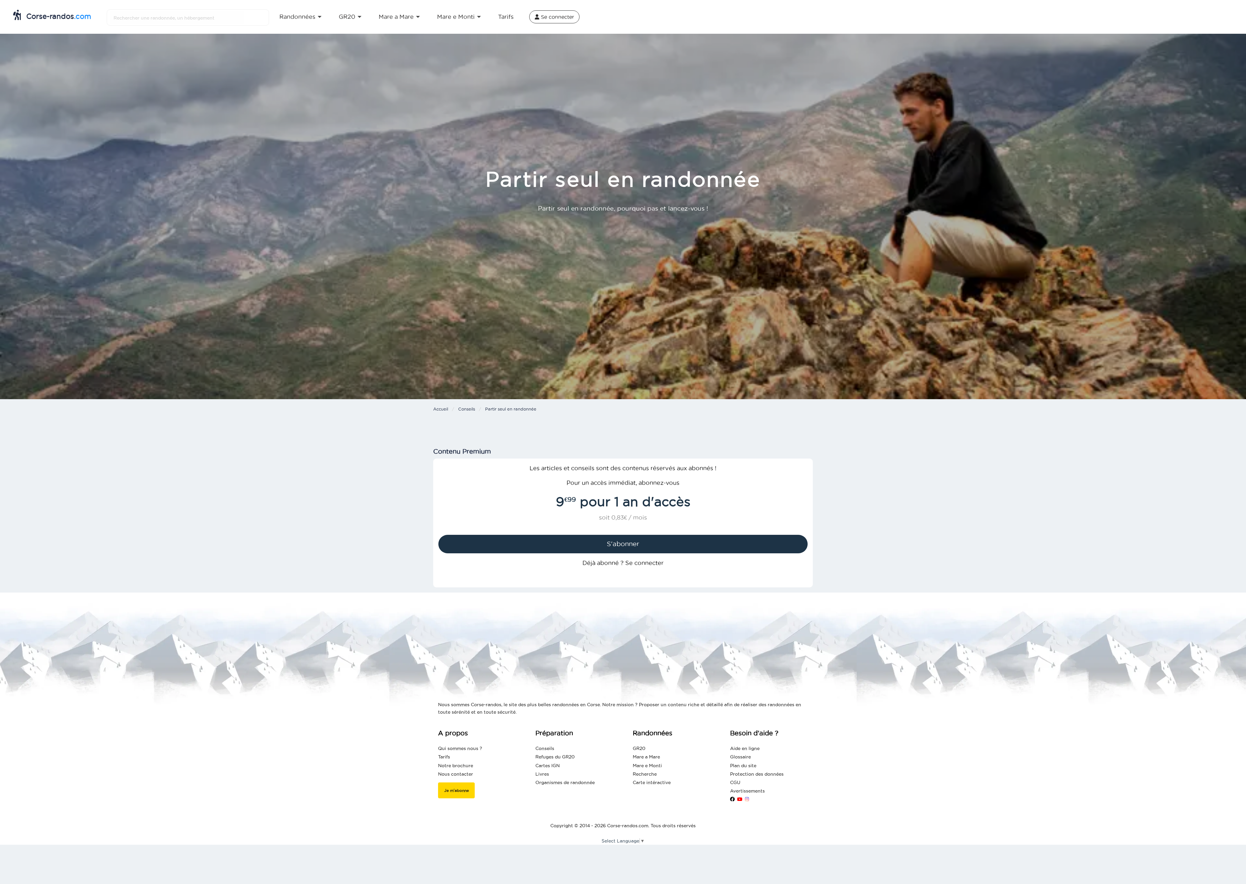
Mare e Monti (647, 765)
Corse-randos (57, 16)
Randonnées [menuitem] (297, 17)
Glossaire (740, 756)
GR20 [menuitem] (347, 17)
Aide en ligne (745, 748)
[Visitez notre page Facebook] (732, 799)
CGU (735, 782)
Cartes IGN (547, 765)
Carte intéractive (652, 782)
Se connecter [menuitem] (556, 17)
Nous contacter (455, 774)
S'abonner (623, 543)
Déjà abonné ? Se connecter (623, 563)
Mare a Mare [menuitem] (396, 17)
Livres (542, 774)
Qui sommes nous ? (460, 748)
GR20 (639, 748)
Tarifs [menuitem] (506, 17)
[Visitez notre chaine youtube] (739, 799)
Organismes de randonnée (565, 782)
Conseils (466, 409)
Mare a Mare (646, 756)
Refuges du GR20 (555, 756)
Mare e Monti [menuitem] (456, 17)
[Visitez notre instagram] (747, 799)
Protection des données (757, 774)
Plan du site (743, 765)
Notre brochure (455, 765)
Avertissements (747, 790)
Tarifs (444, 756)
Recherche (645, 774)
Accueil (440, 409)
